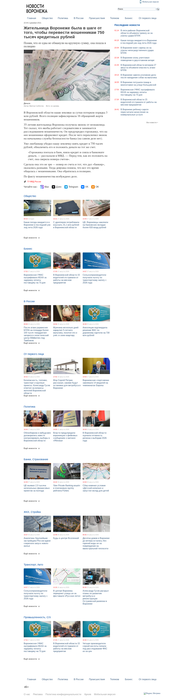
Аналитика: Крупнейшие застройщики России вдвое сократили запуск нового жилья (37, 542)
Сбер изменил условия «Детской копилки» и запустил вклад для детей (96, 488)
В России (79, 18)
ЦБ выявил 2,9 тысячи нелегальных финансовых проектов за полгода (37, 488)
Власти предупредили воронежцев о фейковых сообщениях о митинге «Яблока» (65, 437)
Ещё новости (30, 237)
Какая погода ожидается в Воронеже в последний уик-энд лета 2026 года (37, 225)
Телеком (114, 18)
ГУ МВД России (34, 182)
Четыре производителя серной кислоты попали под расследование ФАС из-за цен (95, 647)
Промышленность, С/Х (37, 617)
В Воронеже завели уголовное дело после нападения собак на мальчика (139, 76)
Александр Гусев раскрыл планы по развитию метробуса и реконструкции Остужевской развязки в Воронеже (96, 597)
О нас (27, 694)
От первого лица (147, 18)
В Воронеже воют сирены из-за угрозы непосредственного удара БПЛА (137, 50)
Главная (31, 18)
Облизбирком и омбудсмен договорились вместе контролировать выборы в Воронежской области (37, 437)
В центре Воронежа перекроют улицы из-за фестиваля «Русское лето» (66, 593)
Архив (87, 694)
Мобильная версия (150, 2)
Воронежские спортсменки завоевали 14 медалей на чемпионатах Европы (96, 383)
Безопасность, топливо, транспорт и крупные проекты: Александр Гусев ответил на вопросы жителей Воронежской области (37, 386)
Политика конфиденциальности (63, 694)
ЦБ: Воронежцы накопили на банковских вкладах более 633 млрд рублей (95, 225)
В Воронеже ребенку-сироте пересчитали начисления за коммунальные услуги (134, 112)
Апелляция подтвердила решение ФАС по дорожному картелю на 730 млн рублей (96, 331)
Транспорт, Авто (33, 564)
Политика (63, 18)
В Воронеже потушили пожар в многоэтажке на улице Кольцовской (138, 83)
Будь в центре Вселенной (66, 538)
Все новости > (152, 123)
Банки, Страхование (36, 459)
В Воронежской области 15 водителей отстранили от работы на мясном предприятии (66, 279)
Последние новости (127, 25)
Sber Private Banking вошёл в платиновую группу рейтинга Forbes (66, 488)
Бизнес (129, 18)
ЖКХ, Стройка (32, 512)
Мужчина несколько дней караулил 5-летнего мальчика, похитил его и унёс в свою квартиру (65, 331)
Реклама (38, 694)
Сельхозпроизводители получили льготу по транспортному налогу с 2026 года (95, 279)
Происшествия (97, 18)
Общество (47, 18)
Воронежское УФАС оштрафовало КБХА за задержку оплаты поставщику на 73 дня (35, 279)
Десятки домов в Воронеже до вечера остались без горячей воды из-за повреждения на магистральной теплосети (96, 543)
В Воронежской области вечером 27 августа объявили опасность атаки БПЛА (138, 67)
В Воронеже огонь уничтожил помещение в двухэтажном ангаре (137, 58)
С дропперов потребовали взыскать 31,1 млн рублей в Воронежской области (66, 225)
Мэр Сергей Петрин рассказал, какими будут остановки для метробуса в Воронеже (66, 384)
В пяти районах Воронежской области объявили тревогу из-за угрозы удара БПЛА (137, 33)
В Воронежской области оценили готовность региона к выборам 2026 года (95, 437)
